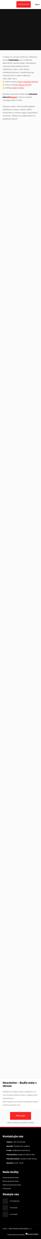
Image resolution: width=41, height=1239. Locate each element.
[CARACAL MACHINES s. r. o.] (7, 4)
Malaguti (13, 97)
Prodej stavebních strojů (11, 1177)
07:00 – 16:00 (14, 1163)
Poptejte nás (23, 4)
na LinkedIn (14, 1214)
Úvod (18, 35)
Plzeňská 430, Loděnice (18, 1146)
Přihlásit (20, 1116)
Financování (7, 1188)
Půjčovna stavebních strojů (12, 1185)
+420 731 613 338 (15, 1142)
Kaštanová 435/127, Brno (20, 1154)
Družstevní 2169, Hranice (21, 1159)
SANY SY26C (18, 88)
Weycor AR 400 (25, 85)
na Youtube (13, 1207)
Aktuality (22, 35)
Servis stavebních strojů (11, 1181)
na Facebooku (15, 1201)
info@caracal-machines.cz (18, 1150)
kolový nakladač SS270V (28, 82)
